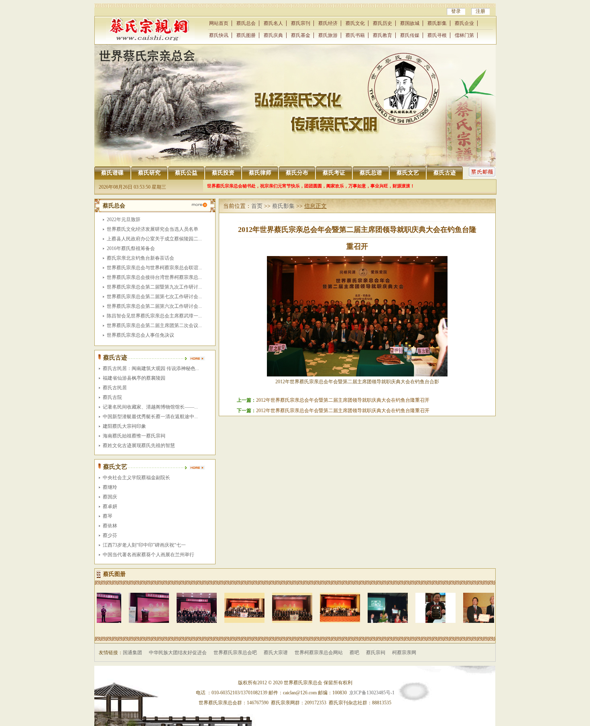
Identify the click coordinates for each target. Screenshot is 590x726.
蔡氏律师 (260, 173)
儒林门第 (464, 35)
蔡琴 (107, 516)
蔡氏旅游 (328, 35)
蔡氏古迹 (444, 173)
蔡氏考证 (334, 173)
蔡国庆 (110, 497)
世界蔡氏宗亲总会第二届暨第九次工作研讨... (154, 287)
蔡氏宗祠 (375, 652)
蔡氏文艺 (408, 173)
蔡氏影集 (437, 23)
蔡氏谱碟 (112, 173)
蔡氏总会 (246, 23)
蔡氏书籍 (355, 35)
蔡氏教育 (382, 35)
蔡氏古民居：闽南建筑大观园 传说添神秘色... (151, 368)
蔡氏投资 (223, 173)
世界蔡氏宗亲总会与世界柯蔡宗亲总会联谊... (154, 267)
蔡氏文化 (355, 23)
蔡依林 (110, 526)
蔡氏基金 (300, 35)
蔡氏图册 (246, 35)
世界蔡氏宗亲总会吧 (235, 652)
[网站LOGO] (150, 39)
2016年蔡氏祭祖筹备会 (131, 248)
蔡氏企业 (464, 23)
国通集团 (132, 652)
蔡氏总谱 (371, 173)
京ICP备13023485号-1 (372, 692)
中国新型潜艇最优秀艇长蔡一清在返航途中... (150, 416)
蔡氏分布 (297, 173)
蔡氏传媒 (409, 35)
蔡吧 (354, 652)
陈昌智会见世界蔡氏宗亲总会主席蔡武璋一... (154, 316)
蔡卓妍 (110, 506)
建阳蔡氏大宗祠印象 (124, 426)
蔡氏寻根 (437, 35)
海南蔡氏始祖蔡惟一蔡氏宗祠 (134, 436)
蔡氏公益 (186, 173)
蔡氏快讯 (218, 35)
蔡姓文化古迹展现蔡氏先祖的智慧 (139, 445)
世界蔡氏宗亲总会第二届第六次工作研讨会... (154, 306)
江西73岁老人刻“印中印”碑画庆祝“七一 (144, 545)
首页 (256, 206)
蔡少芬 (110, 535)
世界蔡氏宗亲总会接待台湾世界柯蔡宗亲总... (154, 277)
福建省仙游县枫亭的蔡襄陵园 (134, 378)
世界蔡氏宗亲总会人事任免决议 (140, 335)
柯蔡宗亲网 (404, 652)
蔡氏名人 (273, 23)
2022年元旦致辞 (123, 219)
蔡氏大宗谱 (276, 652)
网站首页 (218, 23)
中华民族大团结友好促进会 (178, 652)
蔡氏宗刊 (300, 23)
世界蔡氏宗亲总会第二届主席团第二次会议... (154, 325)
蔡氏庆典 (273, 35)
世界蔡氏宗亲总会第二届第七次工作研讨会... (154, 296)
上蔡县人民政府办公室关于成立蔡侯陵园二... (154, 239)
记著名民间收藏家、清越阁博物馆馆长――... (150, 407)
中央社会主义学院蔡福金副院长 (136, 477)
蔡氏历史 (382, 23)
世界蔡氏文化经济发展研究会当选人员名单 (152, 229)
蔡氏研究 (149, 173)
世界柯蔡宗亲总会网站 (319, 652)
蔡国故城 (409, 23)
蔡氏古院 (112, 397)
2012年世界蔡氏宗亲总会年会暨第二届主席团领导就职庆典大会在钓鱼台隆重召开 (342, 400)
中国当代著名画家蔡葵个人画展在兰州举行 (148, 554)
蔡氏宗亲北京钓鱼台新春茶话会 (140, 258)
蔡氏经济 (328, 23)
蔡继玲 (110, 487)
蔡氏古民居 (115, 387)
